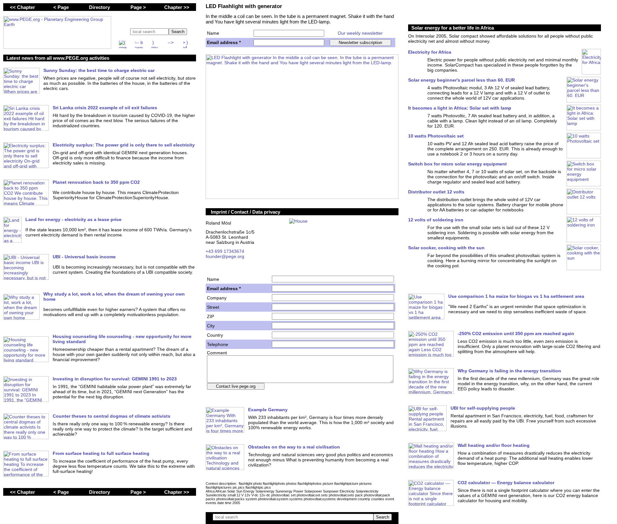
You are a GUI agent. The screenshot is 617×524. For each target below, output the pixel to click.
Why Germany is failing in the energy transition (509, 370)
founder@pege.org (225, 256)
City (211, 325)
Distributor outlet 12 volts (436, 191)
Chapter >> (177, 7)
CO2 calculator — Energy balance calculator (506, 482)
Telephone (217, 344)
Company (217, 297)
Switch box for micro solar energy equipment (457, 163)
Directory (99, 7)
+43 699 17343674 (225, 251)
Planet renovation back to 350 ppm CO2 (96, 182)
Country (215, 335)
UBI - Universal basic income (84, 256)
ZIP (210, 316)
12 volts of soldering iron (435, 219)
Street (213, 307)
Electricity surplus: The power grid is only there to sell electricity (124, 144)
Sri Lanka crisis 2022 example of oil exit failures (105, 107)
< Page (61, 7)
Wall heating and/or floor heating (494, 445)
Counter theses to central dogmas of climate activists (111, 416)
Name (213, 33)
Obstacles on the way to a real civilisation (294, 446)
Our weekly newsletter (360, 33)
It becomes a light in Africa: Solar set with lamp (459, 108)
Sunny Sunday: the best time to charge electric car (99, 70)
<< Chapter (22, 7)
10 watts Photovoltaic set (436, 135)
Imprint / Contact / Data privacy (245, 212)
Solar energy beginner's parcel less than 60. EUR (461, 80)
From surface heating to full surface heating (101, 453)
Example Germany (268, 409)
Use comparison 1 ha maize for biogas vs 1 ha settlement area (516, 296)
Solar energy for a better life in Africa (452, 28)
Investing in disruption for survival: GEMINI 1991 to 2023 (115, 378)
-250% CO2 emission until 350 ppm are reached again (516, 333)
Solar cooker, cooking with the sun (446, 247)
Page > (138, 7)
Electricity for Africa (429, 52)
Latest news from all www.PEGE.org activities (57, 58)
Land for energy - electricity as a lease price (73, 219)
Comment (217, 352)
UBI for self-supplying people (483, 408)
